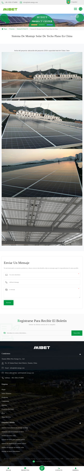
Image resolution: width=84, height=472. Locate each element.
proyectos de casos (8, 409)
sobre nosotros (6, 393)
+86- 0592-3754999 (11, 2)
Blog (3, 413)
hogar (5, 29)
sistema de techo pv (22, 29)
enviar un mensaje (42, 468)
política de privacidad (72, 459)
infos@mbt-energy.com (30, 2)
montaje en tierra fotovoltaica (11, 451)
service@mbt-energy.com (26, 373)
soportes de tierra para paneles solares (13, 439)
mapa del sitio (6, 417)
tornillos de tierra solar (9, 435)
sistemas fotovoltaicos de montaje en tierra (15, 428)
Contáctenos (5, 401)
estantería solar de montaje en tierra (13, 432)
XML (62, 459)
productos (5, 397)
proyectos (12, 29)
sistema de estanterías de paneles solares (14, 443)
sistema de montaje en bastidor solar (13, 447)
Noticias (4, 405)
